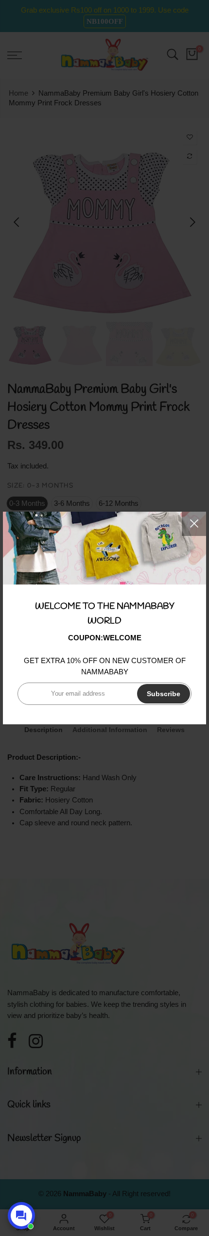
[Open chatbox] (21, 1215)
